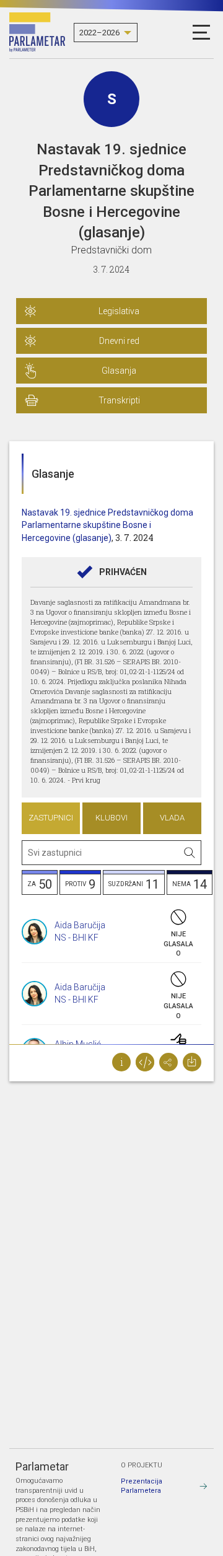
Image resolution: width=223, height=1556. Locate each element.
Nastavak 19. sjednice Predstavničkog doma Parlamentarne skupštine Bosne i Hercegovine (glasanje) (107, 525)
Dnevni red (119, 341)
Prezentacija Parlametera (141, 1486)
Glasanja (119, 371)
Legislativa (118, 311)
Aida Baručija (80, 925)
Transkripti (119, 400)
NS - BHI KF (76, 938)
